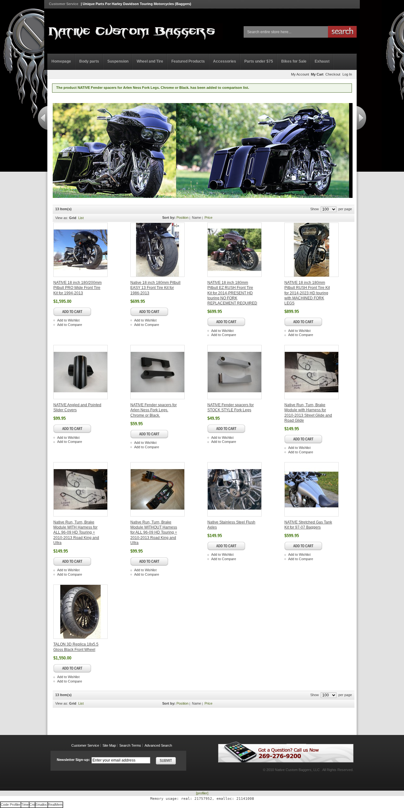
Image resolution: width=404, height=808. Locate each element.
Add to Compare (69, 325)
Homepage (61, 61)
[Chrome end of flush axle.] (245, 489)
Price (208, 217)
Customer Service (63, 4)
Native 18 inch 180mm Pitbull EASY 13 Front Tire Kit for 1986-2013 (155, 287)
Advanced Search (158, 745)
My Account (300, 74)
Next (361, 118)
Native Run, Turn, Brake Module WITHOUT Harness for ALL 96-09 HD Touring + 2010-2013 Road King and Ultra (153, 532)
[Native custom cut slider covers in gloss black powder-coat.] (91, 372)
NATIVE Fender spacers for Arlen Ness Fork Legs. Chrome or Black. (153, 410)
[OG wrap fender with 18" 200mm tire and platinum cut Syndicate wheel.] (91, 250)
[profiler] (202, 793)
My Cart (317, 74)
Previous (42, 118)
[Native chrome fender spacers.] (245, 372)
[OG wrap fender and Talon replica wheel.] (322, 250)
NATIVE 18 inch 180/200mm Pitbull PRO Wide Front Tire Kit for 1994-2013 (77, 287)
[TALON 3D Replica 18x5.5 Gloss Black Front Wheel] (91, 612)
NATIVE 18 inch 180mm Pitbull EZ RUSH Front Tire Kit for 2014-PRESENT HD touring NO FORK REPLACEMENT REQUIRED (232, 292)
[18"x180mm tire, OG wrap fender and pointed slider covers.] (168, 250)
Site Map (109, 745)
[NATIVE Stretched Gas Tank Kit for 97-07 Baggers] (322, 489)
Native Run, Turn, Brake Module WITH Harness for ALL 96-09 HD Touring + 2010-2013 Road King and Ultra (76, 532)
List (81, 218)
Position (182, 217)
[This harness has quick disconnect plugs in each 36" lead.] (322, 372)
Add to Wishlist (68, 320)
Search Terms (130, 745)
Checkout (332, 74)
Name (196, 217)
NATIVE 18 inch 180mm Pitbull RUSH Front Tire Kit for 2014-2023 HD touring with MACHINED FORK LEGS (307, 292)
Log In (347, 74)
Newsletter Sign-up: (73, 760)
